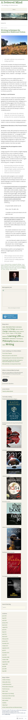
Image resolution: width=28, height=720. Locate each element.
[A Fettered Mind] (14, 20)
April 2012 (4, 634)
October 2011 (5, 645)
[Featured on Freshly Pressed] (10, 318)
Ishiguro (12, 333)
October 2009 (5, 659)
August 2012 (5, 627)
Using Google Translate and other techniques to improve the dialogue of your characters (12, 361)
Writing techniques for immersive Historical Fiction (13, 31)
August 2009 (5, 664)
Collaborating (12, 331)
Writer (4, 269)
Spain (15, 267)
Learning (14, 264)
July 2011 (4, 650)
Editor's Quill (5, 691)
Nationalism (5, 338)
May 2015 (4, 618)
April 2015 (4, 620)
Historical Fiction (8, 264)
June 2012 (4, 629)
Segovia (2, 267)
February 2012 (5, 638)
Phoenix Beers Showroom (7, 686)
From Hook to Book (6, 698)
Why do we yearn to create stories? (9, 355)
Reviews (21, 341)
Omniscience (13, 338)
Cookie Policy (7, 714)
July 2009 (4, 666)
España (2, 265)
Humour (7, 333)
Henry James (6, 265)
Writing (19, 264)
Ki (14, 333)
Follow (5, 380)
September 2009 (5, 661)
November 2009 (5, 657)
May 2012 (4, 632)
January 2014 (5, 622)
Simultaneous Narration (9, 267)
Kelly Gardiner (5, 700)
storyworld (19, 267)
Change (5, 331)
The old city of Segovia (7, 353)
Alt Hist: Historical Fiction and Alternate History (12, 707)
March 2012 (4, 636)
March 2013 (4, 625)
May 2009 (4, 671)
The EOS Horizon (5, 689)
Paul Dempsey (19, 338)
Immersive (19, 265)
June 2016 (4, 615)
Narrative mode (7, 266)
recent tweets (5, 389)
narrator (13, 266)
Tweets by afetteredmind (7, 391)
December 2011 (5, 643)
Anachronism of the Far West (8, 695)
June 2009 (4, 668)
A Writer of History (6, 679)
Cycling (17, 331)
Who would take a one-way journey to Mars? (11, 363)
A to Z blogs (10, 329)
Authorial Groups (19, 329)
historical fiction (13, 265)
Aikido (3, 327)
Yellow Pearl (4, 705)
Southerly (4, 702)
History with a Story (6, 682)
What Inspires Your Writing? (8, 693)
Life (16, 264)
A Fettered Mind (11, 2)
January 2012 (5, 641)
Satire (3, 344)
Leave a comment (13, 269)
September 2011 (5, 648)
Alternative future (11, 327)
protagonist (23, 266)
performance (17, 266)
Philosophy (7, 341)
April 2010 (4, 655)
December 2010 (5, 652)
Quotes (16, 341)
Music (22, 336)
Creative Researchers (6, 684)
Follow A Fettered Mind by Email (10, 370)
